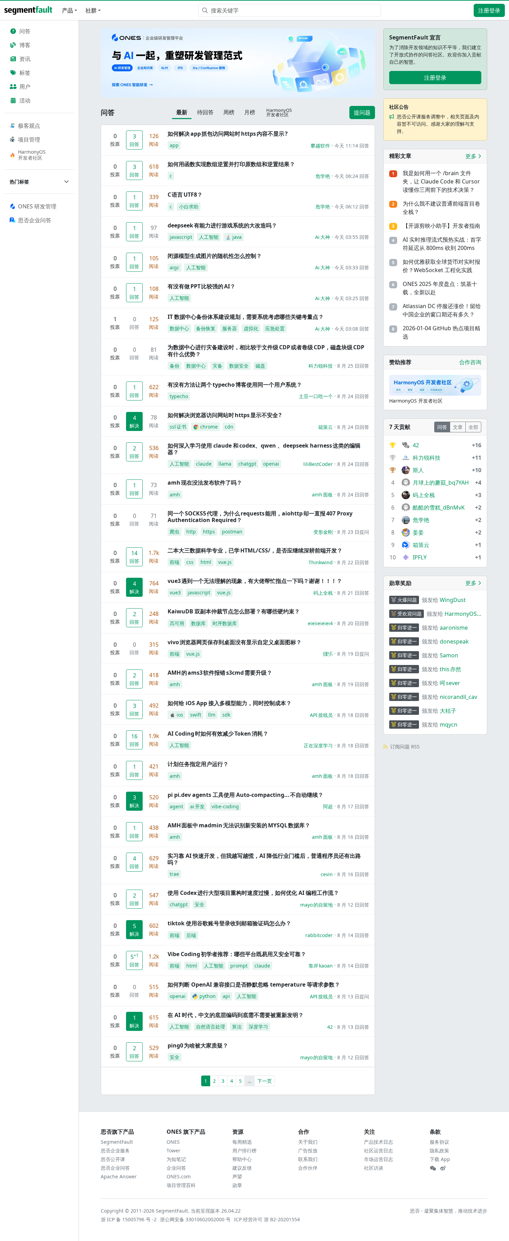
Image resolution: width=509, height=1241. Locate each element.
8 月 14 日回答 (353, 935)
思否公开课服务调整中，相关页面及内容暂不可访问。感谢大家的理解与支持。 (438, 123)
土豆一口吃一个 (316, 396)
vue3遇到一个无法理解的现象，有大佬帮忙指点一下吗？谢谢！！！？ (255, 581)
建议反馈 (242, 1167)
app (174, 145)
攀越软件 (320, 145)
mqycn (448, 724)
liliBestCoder (318, 464)
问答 (24, 31)
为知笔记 (176, 1159)
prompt (239, 965)
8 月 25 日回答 (353, 365)
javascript (181, 237)
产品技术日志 (378, 1142)
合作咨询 (470, 362)
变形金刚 (323, 532)
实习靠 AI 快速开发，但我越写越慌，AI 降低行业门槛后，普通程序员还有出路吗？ (264, 859)
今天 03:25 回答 (351, 298)
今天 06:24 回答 (351, 176)
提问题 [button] (362, 112)
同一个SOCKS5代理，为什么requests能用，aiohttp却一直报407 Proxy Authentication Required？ (260, 517)
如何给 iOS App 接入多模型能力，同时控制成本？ (230, 703)
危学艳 (322, 176)
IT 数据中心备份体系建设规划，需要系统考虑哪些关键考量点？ (246, 317)
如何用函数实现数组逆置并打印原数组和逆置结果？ (231, 164)
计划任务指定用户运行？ (198, 764)
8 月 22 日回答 (353, 562)
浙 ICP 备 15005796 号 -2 (129, 1219)
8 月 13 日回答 (353, 1027)
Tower (173, 1150)
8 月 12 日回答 (353, 904)
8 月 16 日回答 (353, 837)
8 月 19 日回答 (353, 684)
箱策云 (325, 427)
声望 (237, 1176)
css (190, 562)
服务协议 (439, 1142)
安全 (199, 904)
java (237, 237)
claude (204, 463)
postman (232, 531)
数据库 (198, 623)
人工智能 (208, 237)
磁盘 (260, 365)
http (191, 531)
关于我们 (308, 1142)
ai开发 (197, 806)
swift (195, 714)
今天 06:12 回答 (351, 206)
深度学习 (258, 1026)
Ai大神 (322, 237)
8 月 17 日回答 (353, 806)
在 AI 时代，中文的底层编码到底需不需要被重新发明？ (236, 1015)
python (207, 996)
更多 (471, 156)
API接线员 (321, 715)
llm (211, 714)
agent (176, 806)
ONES (173, 1142)
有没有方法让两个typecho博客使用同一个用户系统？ (235, 384)
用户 (24, 86)
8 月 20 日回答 (353, 623)
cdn (229, 426)
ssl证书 (178, 426)
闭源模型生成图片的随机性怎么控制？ (215, 256)
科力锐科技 (321, 365)
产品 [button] (67, 10)
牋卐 (328, 653)
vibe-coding (225, 806)
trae (174, 874)
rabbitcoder (319, 935)
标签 (24, 73)
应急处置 (275, 328)
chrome (209, 426)
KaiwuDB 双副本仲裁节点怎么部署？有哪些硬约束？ (234, 611)
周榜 (228, 112)
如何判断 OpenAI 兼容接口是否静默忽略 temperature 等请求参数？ (254, 984)
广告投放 (308, 1150)
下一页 (264, 1081)
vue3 (175, 592)
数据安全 (239, 365)
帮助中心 (242, 1159)
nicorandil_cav (458, 697)
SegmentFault (117, 1142)
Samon (449, 655)
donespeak (454, 641)
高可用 (177, 623)
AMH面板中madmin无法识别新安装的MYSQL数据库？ (239, 825)
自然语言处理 (210, 1026)
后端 (191, 935)
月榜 (249, 112)
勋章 (237, 1185)
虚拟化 (251, 328)
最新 (181, 112)
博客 (24, 45)
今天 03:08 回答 (351, 328)
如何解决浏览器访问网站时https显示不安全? (225, 415)
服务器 (229, 328)
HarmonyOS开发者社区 (32, 155)
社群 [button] (91, 10)
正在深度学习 (318, 745)
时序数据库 (225, 623)
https (209, 531)
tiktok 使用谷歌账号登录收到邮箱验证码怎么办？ (229, 923)
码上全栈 (323, 593)
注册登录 (489, 10)
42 (330, 1027)
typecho (179, 396)
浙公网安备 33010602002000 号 (195, 1219)
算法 (237, 1026)
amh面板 (322, 494)
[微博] (443, 1168)
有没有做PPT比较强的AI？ (201, 286)
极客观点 (29, 125)
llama (224, 463)
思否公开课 (113, 1159)
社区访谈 (373, 1167)
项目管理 (29, 139)
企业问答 (176, 1167)
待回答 (205, 112)
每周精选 (242, 1142)
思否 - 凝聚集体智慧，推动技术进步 (448, 1210)
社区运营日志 (378, 1150)
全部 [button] (473, 427)
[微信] (433, 1168)
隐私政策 (439, 1150)
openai (271, 463)
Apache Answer (119, 1176)
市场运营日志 (378, 1159)
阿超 (328, 806)
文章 (458, 427)
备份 (174, 365)
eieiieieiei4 (320, 623)
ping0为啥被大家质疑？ (198, 1045)
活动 (24, 100)
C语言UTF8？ (185, 194)
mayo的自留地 (316, 904)
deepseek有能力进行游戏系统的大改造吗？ (222, 225)
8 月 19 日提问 (353, 653)
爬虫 (174, 531)
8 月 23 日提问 (353, 532)
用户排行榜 (244, 1150)
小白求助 (188, 206)
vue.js (225, 562)
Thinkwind (321, 562)
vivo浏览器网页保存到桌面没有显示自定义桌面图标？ (235, 642)
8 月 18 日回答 (353, 715)
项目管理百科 (181, 1185)
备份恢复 (205, 328)
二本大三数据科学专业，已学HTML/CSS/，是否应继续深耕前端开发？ (255, 550)
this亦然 (450, 669)
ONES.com (179, 1176)
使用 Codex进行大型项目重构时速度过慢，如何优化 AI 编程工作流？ (253, 893)
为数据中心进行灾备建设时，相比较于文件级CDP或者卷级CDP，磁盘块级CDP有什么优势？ (266, 350)
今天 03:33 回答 (351, 267)
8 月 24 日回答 (353, 396)
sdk (226, 714)
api (226, 996)
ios (180, 714)
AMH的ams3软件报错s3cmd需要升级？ (220, 672)
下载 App (440, 1159)
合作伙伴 (308, 1167)
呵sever (450, 683)
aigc (174, 267)
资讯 (24, 59)
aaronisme (454, 627)
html (205, 562)
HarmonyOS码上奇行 (461, 614)
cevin (327, 874)
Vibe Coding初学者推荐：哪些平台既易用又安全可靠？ (237, 954)
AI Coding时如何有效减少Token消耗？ (218, 733)
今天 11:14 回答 (351, 145)
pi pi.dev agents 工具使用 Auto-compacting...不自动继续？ (245, 795)
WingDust (453, 600)
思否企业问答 (115, 1167)
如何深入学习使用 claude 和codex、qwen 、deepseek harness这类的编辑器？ (264, 449)
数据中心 (179, 328)
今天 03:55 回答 (351, 237)
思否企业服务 (115, 1150)
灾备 (217, 365)
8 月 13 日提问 (353, 996)
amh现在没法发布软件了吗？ (205, 482)
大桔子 (448, 710)
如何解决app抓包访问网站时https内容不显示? (228, 133)
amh (175, 494)
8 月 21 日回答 (353, 593)
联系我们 (308, 1159)
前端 (174, 562)
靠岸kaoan (321, 965)
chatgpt (247, 463)
